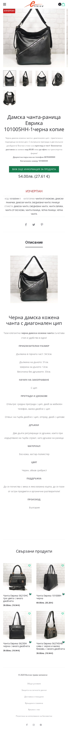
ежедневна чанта (39, 206)
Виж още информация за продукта (34, 169)
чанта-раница (32, 210)
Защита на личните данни (34, 690)
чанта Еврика (56, 206)
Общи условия (34, 683)
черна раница (48, 210)
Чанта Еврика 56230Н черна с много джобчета (16, 645)
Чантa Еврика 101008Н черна (48, 597)
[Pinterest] (41, 725)
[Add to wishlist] (29, 565)
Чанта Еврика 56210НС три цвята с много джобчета (15, 598)
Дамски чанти (23, 202)
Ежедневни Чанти (41, 202)
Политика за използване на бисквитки (34, 716)
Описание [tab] (34, 242)
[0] (63, 4)
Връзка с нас (34, 709)
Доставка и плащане (34, 696)
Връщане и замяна (34, 703)
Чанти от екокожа (44, 198)
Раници (56, 202)
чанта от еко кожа (15, 210)
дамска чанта (21, 206)
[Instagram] (34, 725)
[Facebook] (27, 725)
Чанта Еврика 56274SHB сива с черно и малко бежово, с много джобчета (50, 646)
